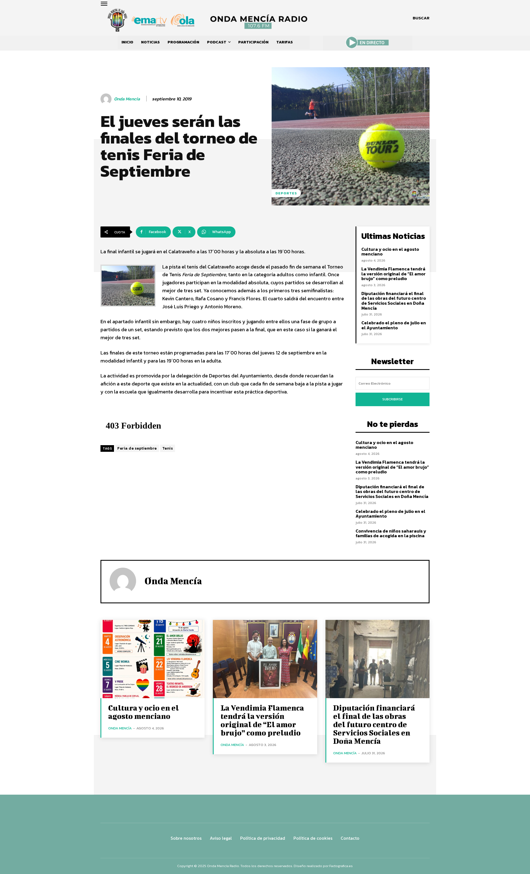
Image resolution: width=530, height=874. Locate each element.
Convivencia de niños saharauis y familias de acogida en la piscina (391, 533)
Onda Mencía (127, 98)
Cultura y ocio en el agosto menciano (390, 251)
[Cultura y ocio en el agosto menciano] (152, 659)
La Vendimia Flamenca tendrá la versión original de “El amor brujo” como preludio (393, 273)
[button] (421, 18)
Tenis (167, 448)
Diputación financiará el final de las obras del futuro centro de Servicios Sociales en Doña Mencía (393, 300)
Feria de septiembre (137, 448)
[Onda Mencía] (106, 99)
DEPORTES (286, 193)
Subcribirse (392, 399)
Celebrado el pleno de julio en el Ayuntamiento (393, 325)
